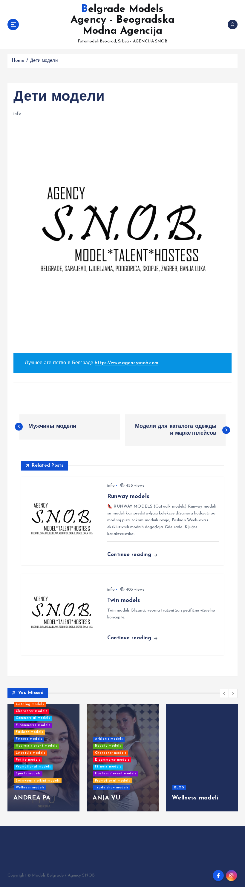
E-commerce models (33, 725)
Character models (32, 711)
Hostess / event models (36, 745)
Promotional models (33, 766)
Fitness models (29, 739)
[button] (224, 693)
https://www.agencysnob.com (126, 363)
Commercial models (33, 718)
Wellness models (30, 787)
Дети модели (44, 61)
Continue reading (130, 554)
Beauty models (108, 745)
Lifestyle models (30, 753)
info (17, 113)
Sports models (28, 773)
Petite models (28, 760)
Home (18, 61)
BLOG (179, 787)
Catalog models (30, 704)
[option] (43, 757)
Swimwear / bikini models (38, 780)
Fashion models (29, 732)
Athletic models (109, 739)
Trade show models (112, 787)
